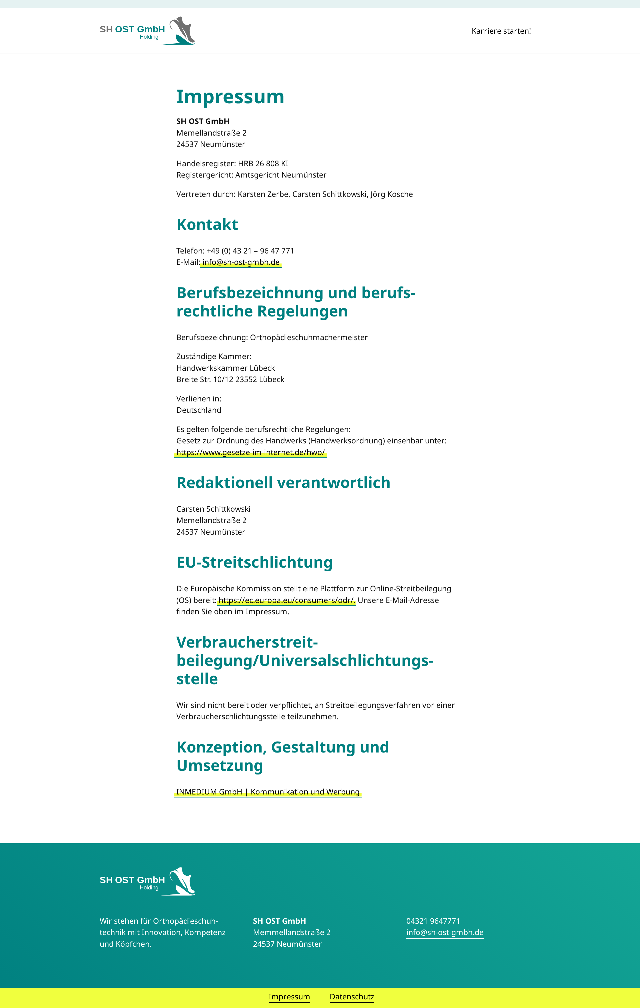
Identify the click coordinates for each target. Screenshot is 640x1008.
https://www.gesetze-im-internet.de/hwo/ (250, 452)
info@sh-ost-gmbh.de (241, 261)
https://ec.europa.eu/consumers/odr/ (286, 600)
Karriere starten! (501, 30)
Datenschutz (352, 996)
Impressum (289, 996)
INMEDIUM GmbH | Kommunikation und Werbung (268, 791)
